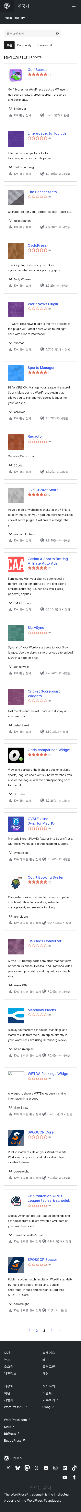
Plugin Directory (14, 17)
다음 (60, 1331)
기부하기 (50, 1400)
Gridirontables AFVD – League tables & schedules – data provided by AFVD (50, 1198)
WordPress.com (17, 1420)
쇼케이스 (48, 1352)
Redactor (35, 436)
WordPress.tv (15, 1407)
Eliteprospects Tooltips (47, 133)
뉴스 (7, 1360)
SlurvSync (36, 628)
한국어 (18, 1458)
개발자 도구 (12, 1400)
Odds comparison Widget (49, 750)
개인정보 (10, 1373)
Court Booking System (46, 877)
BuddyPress (14, 1440)
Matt (9, 1427)
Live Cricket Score (43, 490)
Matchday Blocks (42, 1010)
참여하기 (48, 1386)
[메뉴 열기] (74, 6)
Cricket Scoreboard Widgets (44, 693)
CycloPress (37, 245)
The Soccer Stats (42, 192)
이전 (21, 1331)
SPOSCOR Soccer (42, 1260)
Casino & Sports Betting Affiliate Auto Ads (48, 561)
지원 (7, 1393)
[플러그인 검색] (57, 33)
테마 (45, 1360)
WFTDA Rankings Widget (49, 1074)
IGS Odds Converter (45, 941)
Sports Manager (41, 368)
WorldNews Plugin (43, 304)
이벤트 (47, 1393)
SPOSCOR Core (41, 1132)
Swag (48, 1407)
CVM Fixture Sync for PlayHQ (41, 821)
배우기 (8, 1386)
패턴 (45, 1373)
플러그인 (48, 1366)
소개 (7, 1352)
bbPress (12, 1434)
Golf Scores (37, 70)
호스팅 (8, 1366)
